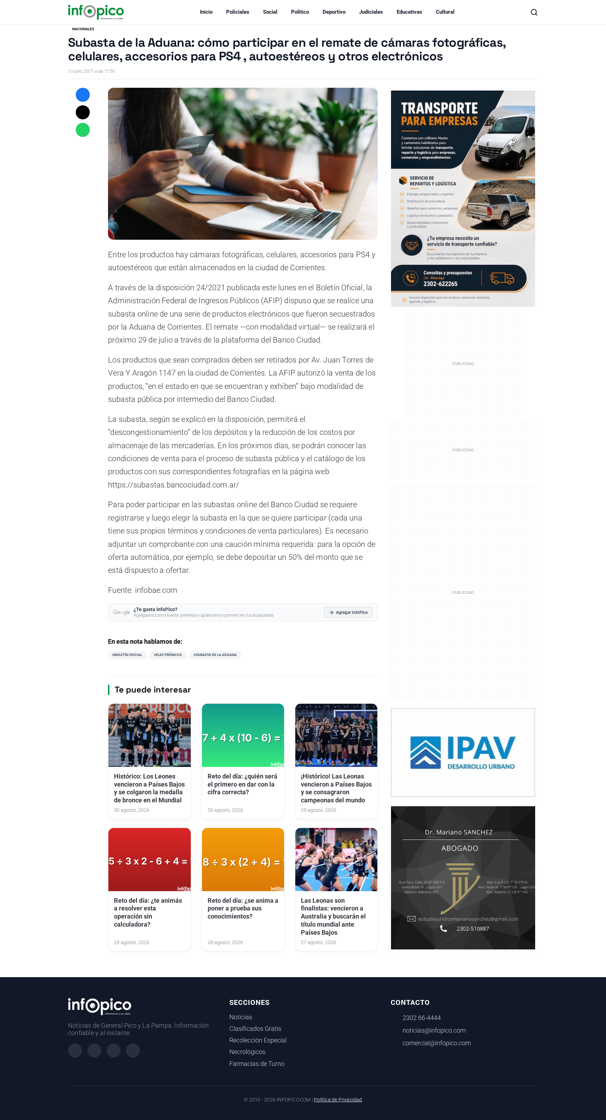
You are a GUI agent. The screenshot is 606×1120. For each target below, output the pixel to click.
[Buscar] (534, 12)
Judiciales (371, 12)
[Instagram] (94, 1050)
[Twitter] (114, 1050)
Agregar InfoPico (352, 612)
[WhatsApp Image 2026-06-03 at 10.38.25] (463, 199)
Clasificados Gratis (255, 1028)
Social (270, 12)
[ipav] (463, 752)
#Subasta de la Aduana (215, 654)
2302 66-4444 (422, 1017)
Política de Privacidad (338, 1100)
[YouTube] (133, 1050)
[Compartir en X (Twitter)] (83, 112)
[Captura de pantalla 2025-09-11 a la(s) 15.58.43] (463, 877)
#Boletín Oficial (127, 654)
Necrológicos (247, 1051)
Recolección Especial (258, 1040)
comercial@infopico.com (437, 1043)
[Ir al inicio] (96, 12)
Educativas (409, 12)
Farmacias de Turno (256, 1063)
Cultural (445, 12)
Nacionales (83, 29)
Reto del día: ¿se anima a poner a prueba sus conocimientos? (243, 908)
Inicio (206, 12)
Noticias (240, 1017)
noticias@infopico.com (434, 1030)
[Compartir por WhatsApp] (83, 130)
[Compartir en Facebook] (83, 95)
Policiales (237, 12)
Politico (300, 12)
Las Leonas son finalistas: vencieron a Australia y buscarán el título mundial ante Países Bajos (333, 916)
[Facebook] (75, 1050)
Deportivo (334, 12)
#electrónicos (168, 654)
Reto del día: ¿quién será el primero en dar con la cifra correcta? (242, 784)
